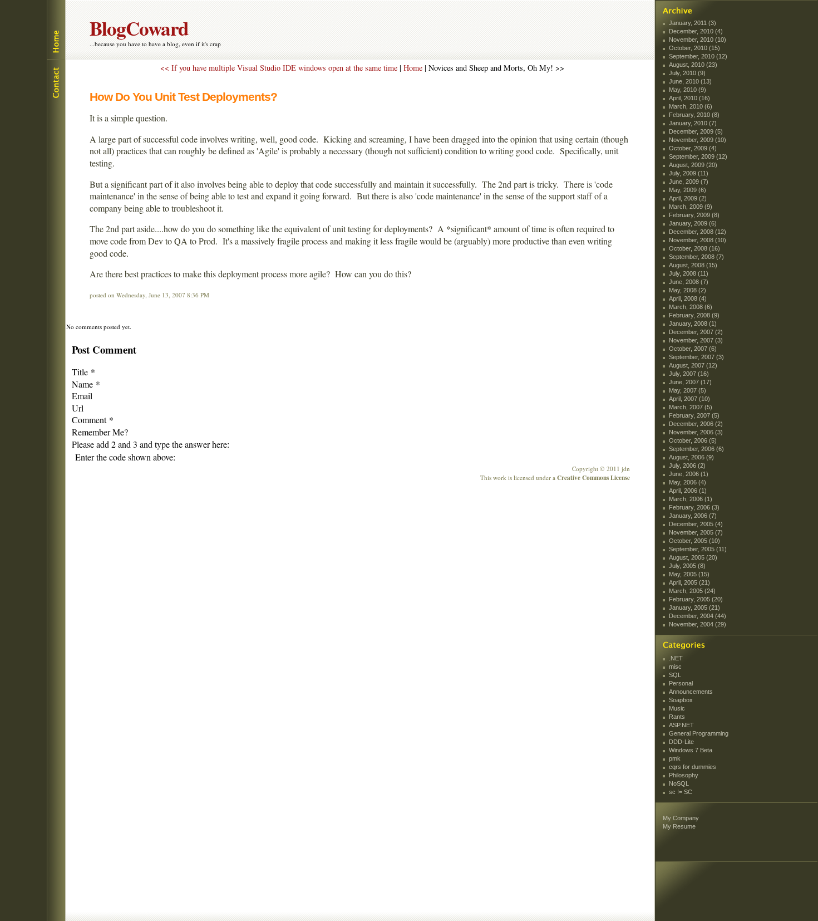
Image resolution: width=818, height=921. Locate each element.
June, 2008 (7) (688, 281)
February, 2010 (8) (694, 114)
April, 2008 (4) (688, 298)
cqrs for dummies (692, 766)
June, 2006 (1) (688, 474)
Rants (677, 716)
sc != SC (680, 791)
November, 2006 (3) (696, 432)
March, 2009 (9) (690, 206)
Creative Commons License (593, 477)
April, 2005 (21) (689, 582)
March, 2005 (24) (692, 590)
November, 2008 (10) (697, 240)
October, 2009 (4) (693, 148)
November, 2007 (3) (696, 340)
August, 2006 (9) (691, 457)
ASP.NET (681, 725)
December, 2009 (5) (696, 131)
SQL (675, 675)
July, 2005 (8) (687, 565)
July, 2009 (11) (688, 173)
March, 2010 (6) (690, 106)
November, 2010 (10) (697, 39)
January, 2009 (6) (693, 223)
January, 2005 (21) (694, 607)
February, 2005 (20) (696, 599)
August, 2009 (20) (693, 164)
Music (677, 708)
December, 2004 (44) (697, 616)
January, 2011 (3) (692, 22)
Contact (55, 81)
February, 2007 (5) (694, 415)
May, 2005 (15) (689, 574)
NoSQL (679, 783)
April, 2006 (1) (688, 490)
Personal (681, 683)
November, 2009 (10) (697, 139)
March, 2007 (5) (690, 407)
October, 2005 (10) (694, 540)
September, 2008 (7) (696, 256)
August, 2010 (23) (693, 64)
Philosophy (683, 775)
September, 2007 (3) (696, 357)
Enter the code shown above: (125, 457)
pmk (675, 758)
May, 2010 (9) (687, 89)
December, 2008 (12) (697, 231)
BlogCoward (139, 28)
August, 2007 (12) (693, 365)
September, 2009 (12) (698, 156)
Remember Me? (100, 432)
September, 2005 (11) (698, 549)
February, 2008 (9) (694, 315)
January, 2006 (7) (693, 515)
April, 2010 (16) (689, 98)
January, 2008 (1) (693, 323)
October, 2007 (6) (693, 348)
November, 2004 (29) (697, 624)
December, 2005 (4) (696, 524)
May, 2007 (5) (687, 390)
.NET (676, 658)
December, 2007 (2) (696, 332)
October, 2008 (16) (694, 248)
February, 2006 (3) (694, 507)
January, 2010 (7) (693, 123)
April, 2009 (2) (688, 198)
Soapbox (681, 700)
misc (675, 666)
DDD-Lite (681, 741)
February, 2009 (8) (694, 215)
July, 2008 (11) (688, 273)
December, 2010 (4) (696, 31)
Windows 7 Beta (690, 750)
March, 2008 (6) (690, 306)
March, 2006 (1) (690, 499)
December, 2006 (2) (696, 423)
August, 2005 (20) (693, 557)
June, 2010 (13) (690, 81)
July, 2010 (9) (687, 73)
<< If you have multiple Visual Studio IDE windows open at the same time (278, 67)
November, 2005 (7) (696, 532)
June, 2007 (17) (690, 382)
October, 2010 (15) (694, 48)
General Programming (698, 733)
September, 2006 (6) (696, 448)
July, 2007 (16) (689, 373)
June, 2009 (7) (688, 181)
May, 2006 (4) (687, 482)
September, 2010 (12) (698, 56)
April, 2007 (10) (689, 398)
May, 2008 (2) (687, 290)
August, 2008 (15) (693, 265)
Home (55, 30)
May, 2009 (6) (687, 190)
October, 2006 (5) (693, 440)
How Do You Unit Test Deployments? (183, 96)
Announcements (691, 691)
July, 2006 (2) (687, 465)
